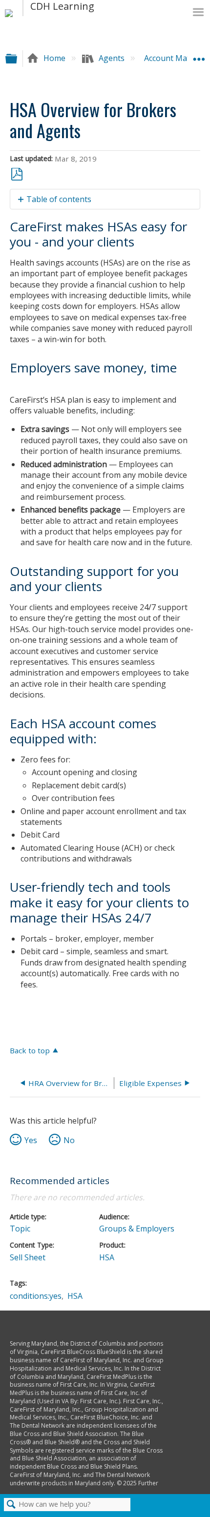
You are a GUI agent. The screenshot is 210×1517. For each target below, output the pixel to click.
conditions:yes (36, 1296)
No (69, 1140)
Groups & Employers (136, 1228)
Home (54, 58)
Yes (30, 1140)
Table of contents (58, 199)
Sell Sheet (27, 1257)
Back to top (30, 1050)
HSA (106, 1257)
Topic (20, 1228)
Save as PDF (17, 174)
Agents (111, 58)
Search (11, 1504)
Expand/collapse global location (199, 55)
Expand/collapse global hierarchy (17, 58)
